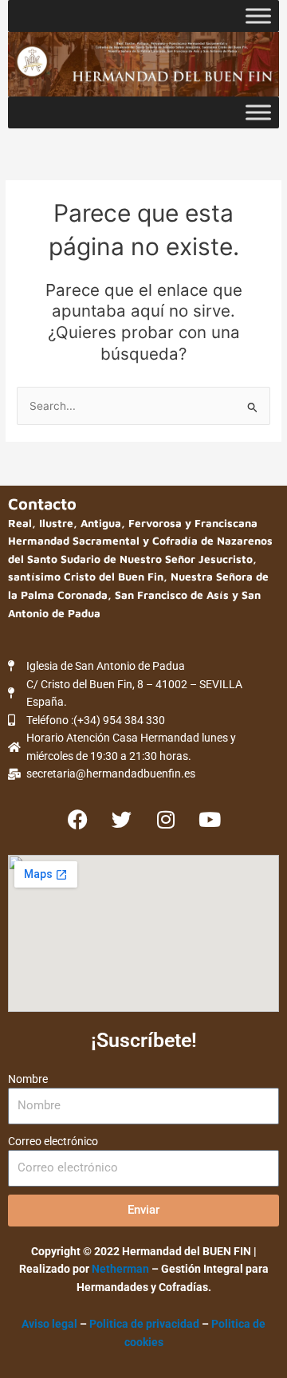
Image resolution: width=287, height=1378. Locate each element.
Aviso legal (49, 1323)
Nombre (28, 1079)
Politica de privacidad (145, 1323)
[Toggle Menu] (258, 15)
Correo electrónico (53, 1141)
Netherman (120, 1268)
